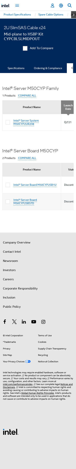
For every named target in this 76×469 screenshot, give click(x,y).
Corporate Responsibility (20, 288)
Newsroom (10, 261)
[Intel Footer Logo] (11, 432)
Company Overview (16, 242)
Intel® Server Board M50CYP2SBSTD (25, 201)
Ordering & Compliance (48, 68)
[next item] (73, 14)
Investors (9, 270)
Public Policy (12, 307)
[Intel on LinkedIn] (24, 322)
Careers (8, 279)
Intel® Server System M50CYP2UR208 (26, 122)
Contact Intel (12, 252)
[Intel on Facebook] (4, 322)
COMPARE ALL (27, 95)
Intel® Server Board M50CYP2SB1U (35, 185)
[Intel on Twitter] (14, 322)
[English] (61, 5)
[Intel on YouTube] (33, 322)
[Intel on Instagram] (43, 322)
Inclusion (9, 297)
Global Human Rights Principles (37, 392)
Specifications (16, 68)
